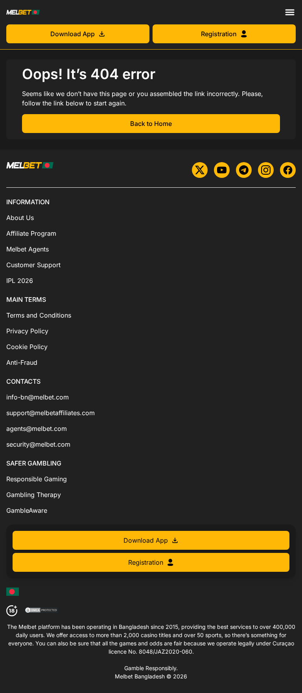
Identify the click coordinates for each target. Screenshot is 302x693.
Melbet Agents (27, 249)
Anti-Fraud (21, 362)
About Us (20, 218)
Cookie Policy (27, 347)
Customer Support (33, 265)
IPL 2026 (19, 281)
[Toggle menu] (290, 12)
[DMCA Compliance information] (42, 610)
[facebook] (288, 170)
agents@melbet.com (36, 428)
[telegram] (244, 170)
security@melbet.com (38, 444)
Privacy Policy (27, 331)
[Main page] (23, 12)
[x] (200, 170)
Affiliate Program (31, 233)
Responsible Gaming (36, 479)
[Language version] (12, 592)
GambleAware (26, 510)
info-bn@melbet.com (37, 397)
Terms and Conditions (38, 315)
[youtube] (222, 170)
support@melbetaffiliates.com (50, 413)
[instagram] (266, 170)
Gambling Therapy (33, 495)
